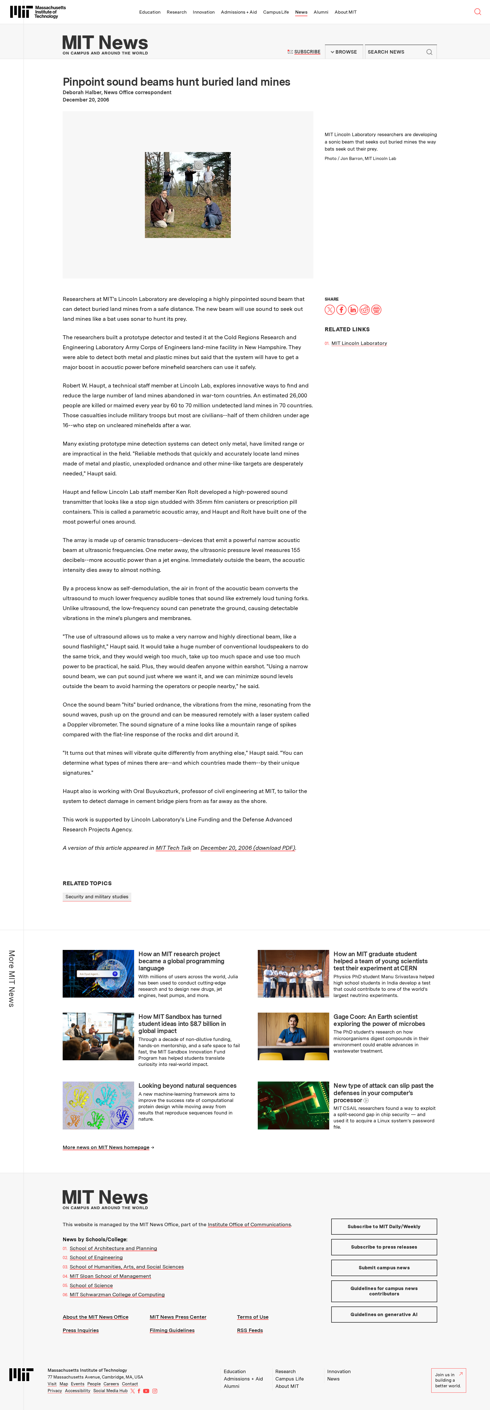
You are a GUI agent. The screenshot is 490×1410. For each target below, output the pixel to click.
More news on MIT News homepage (106, 1147)
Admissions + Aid (239, 12)
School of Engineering (96, 1257)
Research (177, 12)
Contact (130, 1383)
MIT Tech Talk (173, 847)
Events (78, 1383)
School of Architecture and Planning (113, 1248)
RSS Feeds (250, 1330)
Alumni (321, 12)
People (94, 1383)
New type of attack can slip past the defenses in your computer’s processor (383, 1093)
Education (149, 12)
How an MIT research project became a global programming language (181, 961)
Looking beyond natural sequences (187, 1085)
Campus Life (276, 12)
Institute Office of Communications (249, 1224)
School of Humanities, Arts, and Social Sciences (127, 1267)
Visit (52, 1383)
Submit (429, 52)
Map (64, 1383)
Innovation (204, 12)
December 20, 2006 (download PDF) (247, 847)
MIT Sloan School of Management (110, 1276)
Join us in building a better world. (448, 1380)
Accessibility (77, 1390)
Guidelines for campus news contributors (384, 1291)
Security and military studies (97, 896)
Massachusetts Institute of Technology (87, 1370)
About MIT (345, 12)
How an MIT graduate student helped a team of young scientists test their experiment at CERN (380, 961)
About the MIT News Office (95, 1317)
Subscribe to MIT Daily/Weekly (384, 1226)
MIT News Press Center (178, 1317)
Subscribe (307, 51)
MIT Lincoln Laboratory (359, 343)
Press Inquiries (81, 1330)
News (301, 12)
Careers (111, 1383)
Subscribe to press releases (384, 1247)
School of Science (91, 1285)
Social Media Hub (110, 1390)
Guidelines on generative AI (384, 1314)
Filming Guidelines (172, 1330)
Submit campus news (384, 1267)
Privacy (55, 1390)
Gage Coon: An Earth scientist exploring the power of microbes (379, 1020)
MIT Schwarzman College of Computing (117, 1294)
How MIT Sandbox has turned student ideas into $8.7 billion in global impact (182, 1024)
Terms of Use (253, 1317)
